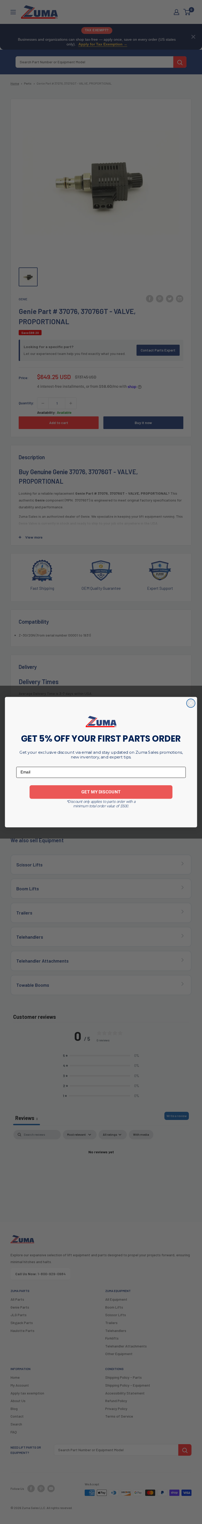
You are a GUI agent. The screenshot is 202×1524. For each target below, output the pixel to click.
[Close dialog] (190, 703)
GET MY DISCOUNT (101, 791)
